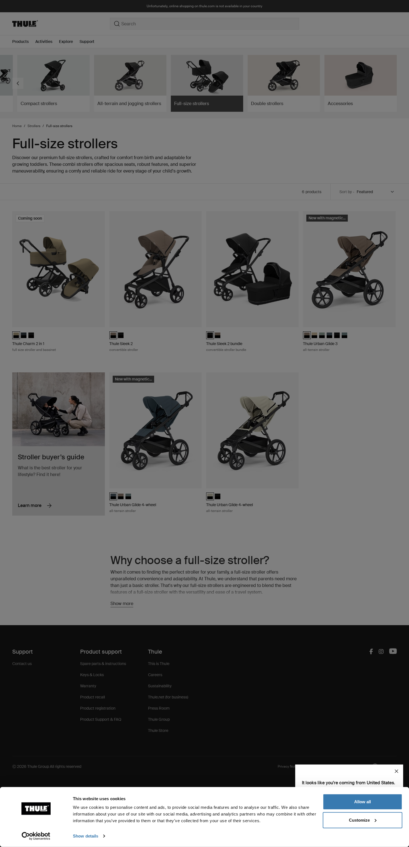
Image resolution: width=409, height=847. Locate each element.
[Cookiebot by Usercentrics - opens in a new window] (36, 836)
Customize (359, 819)
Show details (85, 836)
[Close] (396, 771)
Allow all (362, 801)
